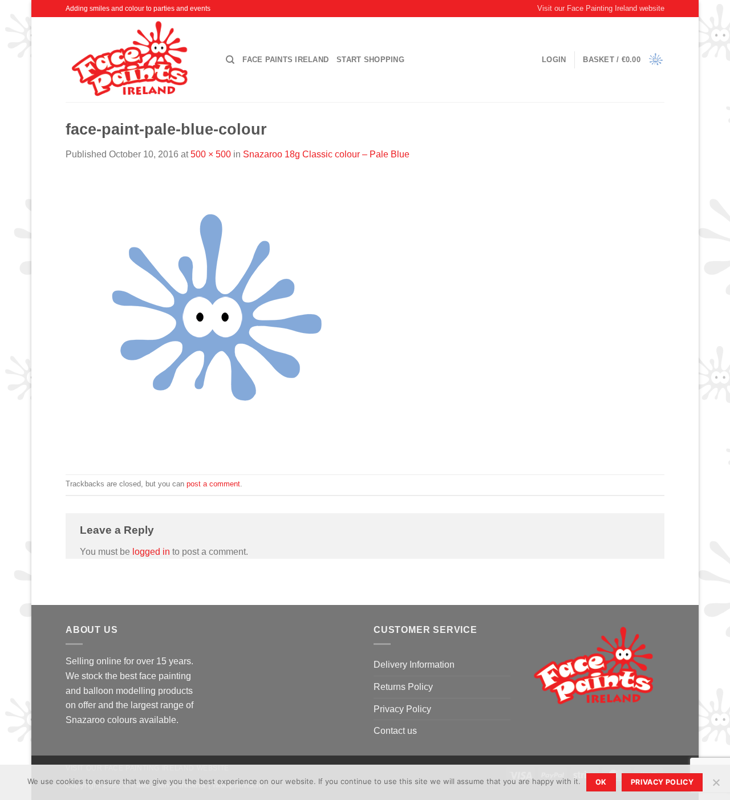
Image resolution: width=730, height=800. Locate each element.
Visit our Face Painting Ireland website (600, 8)
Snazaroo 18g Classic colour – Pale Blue (326, 154)
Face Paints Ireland (285, 59)
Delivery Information (414, 664)
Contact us (395, 731)
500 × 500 (210, 154)
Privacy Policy (402, 709)
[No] (715, 786)
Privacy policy (662, 782)
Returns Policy (403, 687)
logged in (151, 552)
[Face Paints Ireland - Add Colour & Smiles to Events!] (137, 59)
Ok (601, 782)
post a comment (213, 484)
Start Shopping (370, 59)
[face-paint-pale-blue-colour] (208, 317)
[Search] (230, 60)
